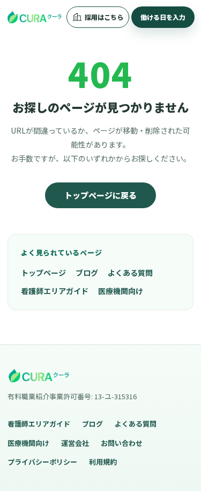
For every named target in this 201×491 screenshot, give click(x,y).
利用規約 (103, 462)
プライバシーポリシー (42, 462)
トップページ (43, 272)
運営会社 (75, 443)
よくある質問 (130, 272)
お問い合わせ (122, 443)
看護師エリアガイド (54, 290)
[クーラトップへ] (34, 17)
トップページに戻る (100, 195)
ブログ (87, 272)
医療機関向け (120, 290)
